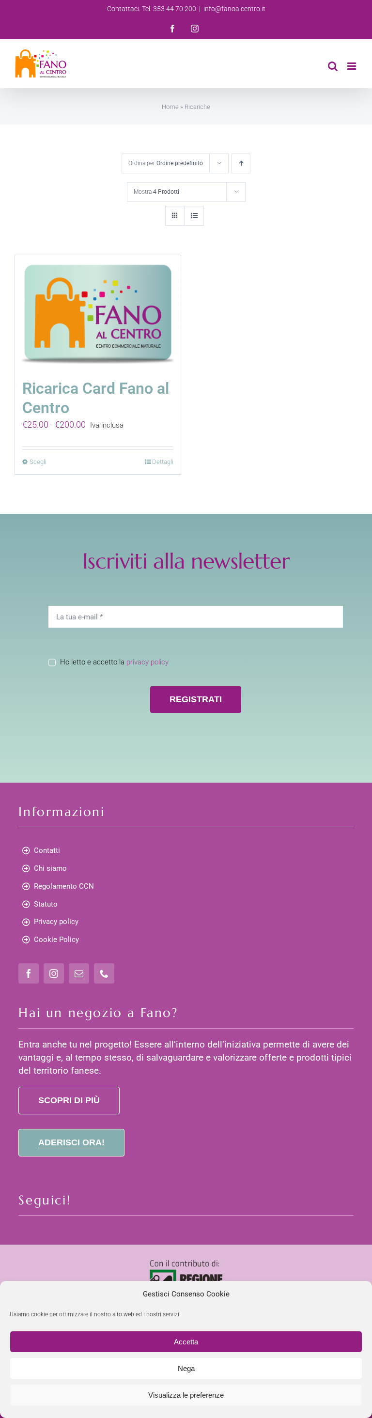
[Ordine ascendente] (241, 163)
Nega (186, 1368)
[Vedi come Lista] (194, 215)
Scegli (38, 461)
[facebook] (28, 973)
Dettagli (162, 461)
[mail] (79, 973)
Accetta (186, 1342)
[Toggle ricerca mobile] (333, 66)
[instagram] (54, 973)
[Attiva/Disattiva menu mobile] (352, 66)
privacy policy (147, 662)
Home (170, 106)
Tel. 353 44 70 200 (169, 9)
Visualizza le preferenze (186, 1395)
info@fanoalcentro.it (234, 9)
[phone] (104, 973)
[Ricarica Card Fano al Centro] (98, 312)
